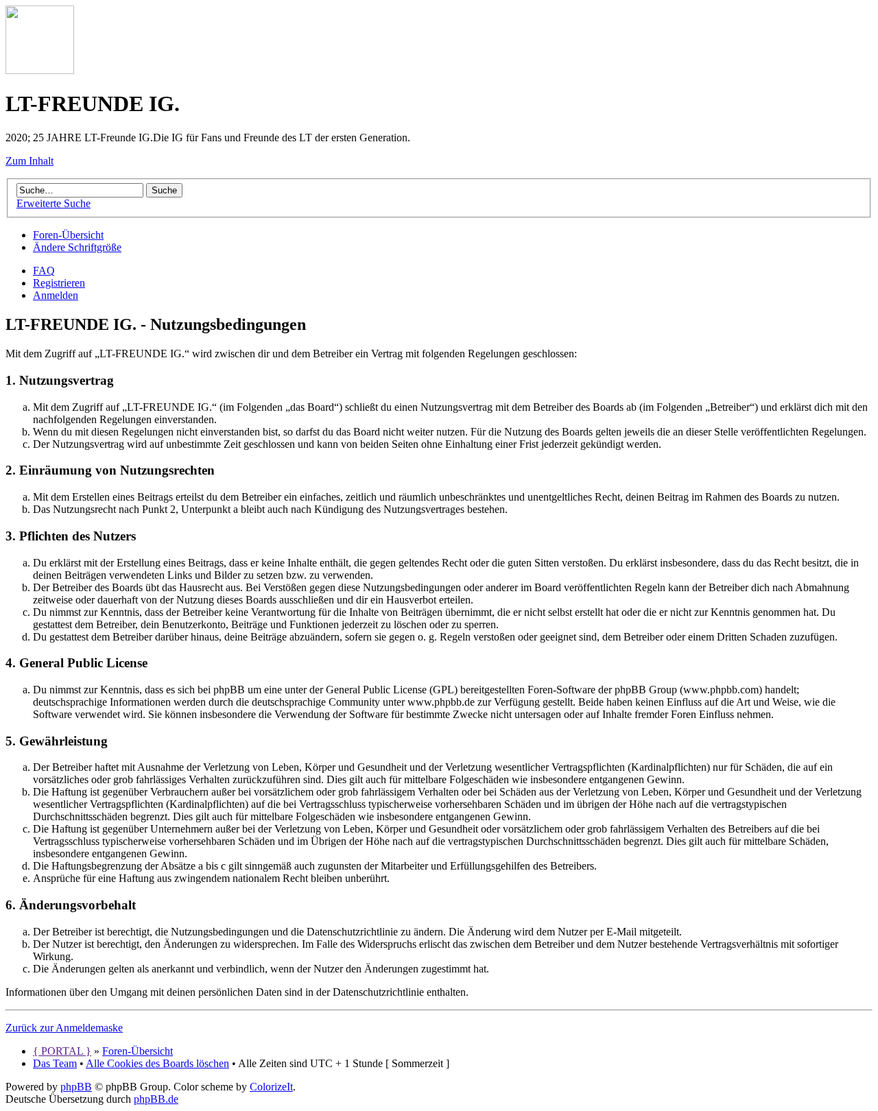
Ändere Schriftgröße (77, 247)
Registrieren (59, 283)
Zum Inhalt (29, 161)
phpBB (76, 1086)
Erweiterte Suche (53, 203)
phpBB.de (156, 1099)
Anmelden (55, 295)
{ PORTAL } (62, 1051)
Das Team (55, 1063)
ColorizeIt (271, 1086)
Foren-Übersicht (68, 235)
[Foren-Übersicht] (39, 70)
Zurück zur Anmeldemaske (64, 1028)
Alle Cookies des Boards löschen (157, 1063)
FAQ (44, 270)
